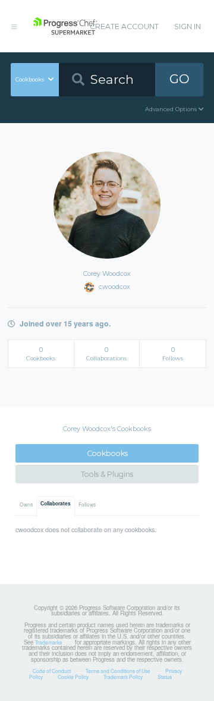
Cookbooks (107, 453)
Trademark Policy (123, 676)
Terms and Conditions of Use (118, 670)
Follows (87, 504)
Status (165, 676)
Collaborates (55, 503)
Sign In (187, 26)
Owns (26, 504)
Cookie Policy (73, 676)
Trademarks (48, 642)
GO (179, 78)
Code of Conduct (52, 670)
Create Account (124, 26)
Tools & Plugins (107, 474)
